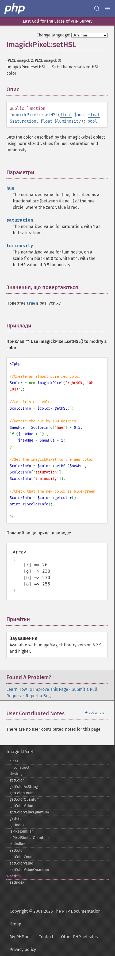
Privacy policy (23, 949)
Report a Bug (38, 695)
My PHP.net (20, 936)
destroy (16, 774)
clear (14, 761)
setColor (17, 850)
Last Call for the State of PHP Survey (58, 21)
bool (92, 121)
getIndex (17, 825)
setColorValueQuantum (29, 869)
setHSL (15, 876)
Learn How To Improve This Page (37, 689)
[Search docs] (96, 8)
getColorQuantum (25, 799)
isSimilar (17, 844)
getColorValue (21, 806)
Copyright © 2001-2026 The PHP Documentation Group (55, 917)
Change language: (53, 35)
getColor (17, 780)
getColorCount (22, 793)
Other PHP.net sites (79, 936)
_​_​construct (19, 767)
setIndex (17, 882)
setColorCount (22, 857)
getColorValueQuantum (29, 812)
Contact (46, 936)
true (30, 303)
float (66, 114)
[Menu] (107, 8)
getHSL (15, 818)
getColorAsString (24, 786)
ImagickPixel (19, 752)
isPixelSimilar (21, 831)
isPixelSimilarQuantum (29, 838)
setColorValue (21, 863)
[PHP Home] (15, 8)
